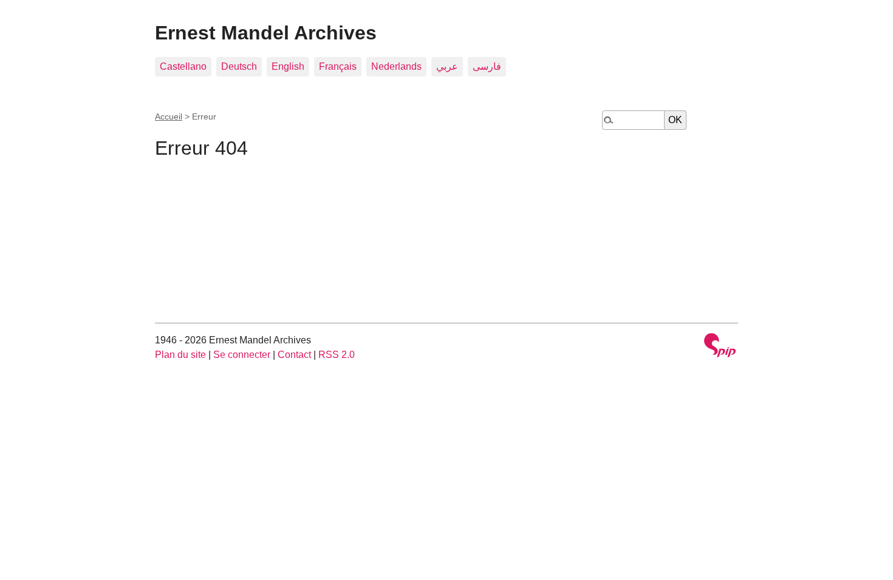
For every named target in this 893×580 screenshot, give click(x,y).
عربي (447, 66)
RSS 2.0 (336, 354)
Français (338, 66)
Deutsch (239, 66)
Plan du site (180, 354)
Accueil (168, 116)
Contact (294, 354)
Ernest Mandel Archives (266, 33)
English (288, 66)
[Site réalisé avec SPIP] (720, 346)
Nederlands (396, 66)
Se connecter (241, 354)
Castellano (183, 66)
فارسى (487, 66)
